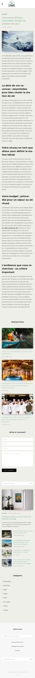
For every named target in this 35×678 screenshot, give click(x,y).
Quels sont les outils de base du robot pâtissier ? (23, 532)
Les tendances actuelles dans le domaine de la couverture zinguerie (21, 542)
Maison (4, 513)
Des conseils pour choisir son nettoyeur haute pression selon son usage (22, 561)
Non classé (6, 602)
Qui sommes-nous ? (18, 642)
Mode (5, 598)
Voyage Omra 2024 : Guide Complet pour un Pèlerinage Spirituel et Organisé (16, 419)
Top (18, 675)
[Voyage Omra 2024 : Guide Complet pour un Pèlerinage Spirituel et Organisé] (17, 404)
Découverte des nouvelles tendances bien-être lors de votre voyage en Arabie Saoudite (17, 385)
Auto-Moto (6, 585)
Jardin (5, 589)
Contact (17, 650)
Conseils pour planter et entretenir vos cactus (21, 551)
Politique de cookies (18, 646)
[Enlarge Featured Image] (17, 41)
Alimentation (7, 581)
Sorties (5, 606)
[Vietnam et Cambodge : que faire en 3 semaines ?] (17, 338)
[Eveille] (12, 4)
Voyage (4, 14)
